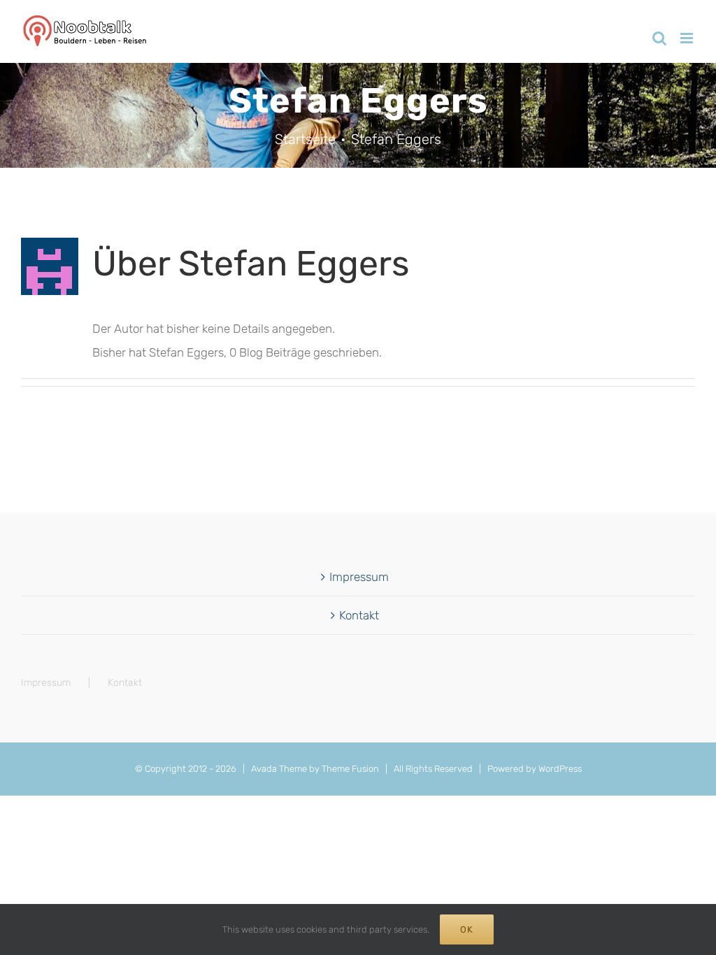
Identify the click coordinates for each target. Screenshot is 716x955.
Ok (466, 929)
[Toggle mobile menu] (687, 38)
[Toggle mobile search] (659, 38)
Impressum (359, 577)
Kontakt (359, 615)
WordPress (560, 768)
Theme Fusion (350, 768)
